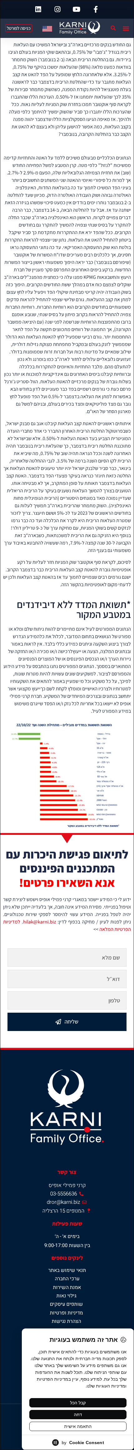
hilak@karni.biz (39, 921)
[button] (126, 28)
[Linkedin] (38, 9)
